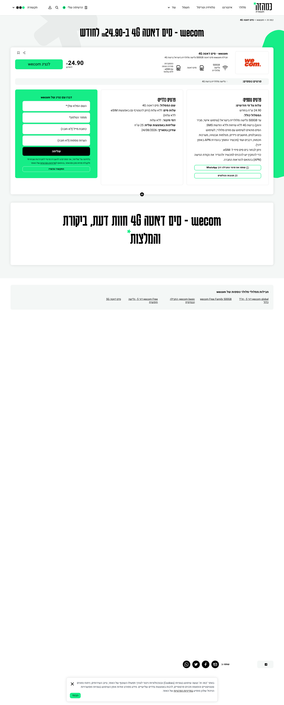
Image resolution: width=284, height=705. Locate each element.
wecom (260, 20)
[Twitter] (196, 664)
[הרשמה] (50, 8)
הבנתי (75, 695)
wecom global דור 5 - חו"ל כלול (254, 300)
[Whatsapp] (186, 664)
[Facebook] (205, 664)
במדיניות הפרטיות (183, 691)
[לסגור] (72, 684)
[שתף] (24, 53)
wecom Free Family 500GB (216, 299)
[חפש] (56, 8)
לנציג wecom (39, 64)
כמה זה (270, 20)
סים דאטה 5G (113, 299)
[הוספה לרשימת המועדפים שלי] (18, 53)
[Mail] (215, 664)
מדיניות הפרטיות (48, 163)
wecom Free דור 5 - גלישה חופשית (143, 300)
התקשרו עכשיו (56, 169)
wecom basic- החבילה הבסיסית (182, 300)
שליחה (56, 151)
